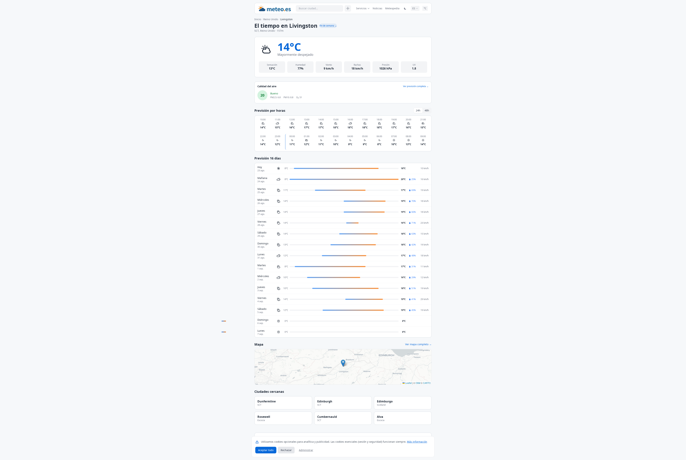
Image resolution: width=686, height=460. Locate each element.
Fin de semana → (328, 25)
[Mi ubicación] (348, 8)
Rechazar (286, 450)
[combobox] (319, 8)
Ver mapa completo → (418, 344)
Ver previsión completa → (416, 86)
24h (418, 110)
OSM (418, 382)
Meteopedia (392, 8)
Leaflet (408, 382)
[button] (343, 363)
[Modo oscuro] (405, 8)
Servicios (361, 8)
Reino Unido (270, 19)
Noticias (377, 8)
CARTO (427, 382)
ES (413, 8)
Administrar (306, 450)
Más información (417, 441)
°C (425, 8)
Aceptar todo (266, 450)
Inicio (257, 19)
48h (427, 110)
